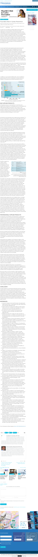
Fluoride (2, 19)
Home (1, 6)
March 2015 (30, 13)
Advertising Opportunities (8, 0)
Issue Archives (11, 6)
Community (25, 6)
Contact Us (1, 0)
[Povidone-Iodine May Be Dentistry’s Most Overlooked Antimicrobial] (4, 472)
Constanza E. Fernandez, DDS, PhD (7, 26)
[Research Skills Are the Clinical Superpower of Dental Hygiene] (22, 472)
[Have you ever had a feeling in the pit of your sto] (28, 520)
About (4, 6)
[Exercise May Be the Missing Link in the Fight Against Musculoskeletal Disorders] (13, 472)
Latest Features (6, 19)
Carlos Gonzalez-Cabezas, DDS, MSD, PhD (14, 446)
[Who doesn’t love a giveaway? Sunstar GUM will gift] (9, 520)
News (8, 6)
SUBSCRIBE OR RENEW (32, 9)
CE (21, 6)
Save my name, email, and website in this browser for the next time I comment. (12, 501)
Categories (17, 6)
